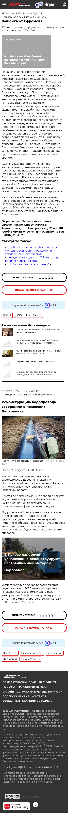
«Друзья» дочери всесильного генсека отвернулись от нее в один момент (36, 373)
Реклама (9, 686)
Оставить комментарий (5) (34, 289)
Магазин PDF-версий (32, 686)
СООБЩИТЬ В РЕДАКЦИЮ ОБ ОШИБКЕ (27, 700)
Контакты (39, 696)
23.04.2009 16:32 (11, 13)
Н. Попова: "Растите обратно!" (29, 264)
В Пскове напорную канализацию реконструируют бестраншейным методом (32, 559)
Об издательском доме (19, 682)
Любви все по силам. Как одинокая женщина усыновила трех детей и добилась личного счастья (31, 251)
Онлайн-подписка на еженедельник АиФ (32, 691)
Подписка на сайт (16, 696)
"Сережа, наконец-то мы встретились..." (36, 361)
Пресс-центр (47, 682)
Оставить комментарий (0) (34, 627)
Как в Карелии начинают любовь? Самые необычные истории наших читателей (37, 341)
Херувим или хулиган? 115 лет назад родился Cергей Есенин (31, 259)
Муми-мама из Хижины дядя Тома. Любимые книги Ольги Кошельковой (38, 352)
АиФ (4, 464)
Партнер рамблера (31, 797)
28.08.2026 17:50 (11, 391)
